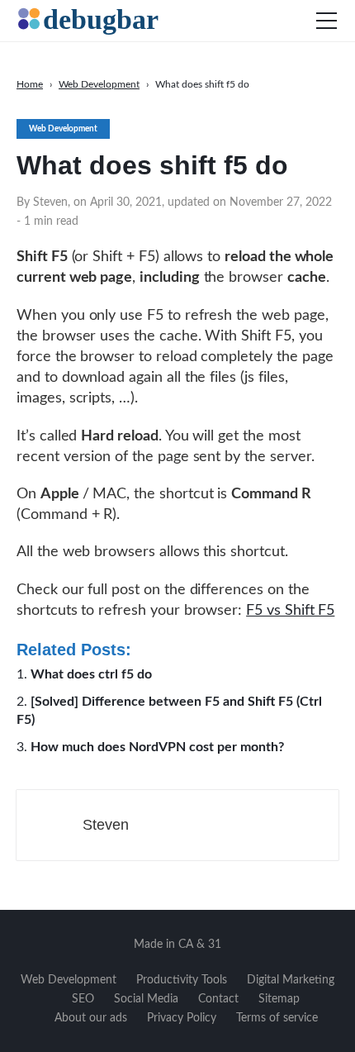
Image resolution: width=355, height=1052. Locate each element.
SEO (83, 999)
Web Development (68, 980)
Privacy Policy (181, 1018)
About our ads (90, 1018)
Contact (218, 999)
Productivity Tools (181, 980)
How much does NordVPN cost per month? (157, 747)
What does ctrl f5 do (91, 674)
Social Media (146, 999)
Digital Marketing (290, 980)
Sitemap (279, 999)
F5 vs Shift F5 (290, 610)
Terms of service (277, 1018)
